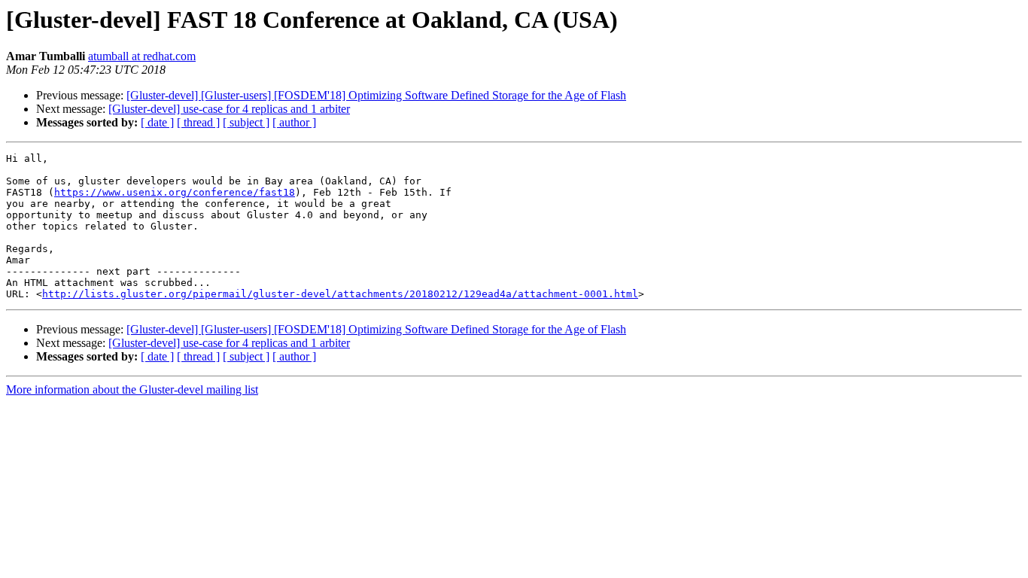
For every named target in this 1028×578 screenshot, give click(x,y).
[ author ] (294, 122)
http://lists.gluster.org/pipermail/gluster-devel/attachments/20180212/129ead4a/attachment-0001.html (340, 294)
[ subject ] (246, 122)
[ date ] (157, 122)
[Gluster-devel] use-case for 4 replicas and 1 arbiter (229, 108)
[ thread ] (198, 122)
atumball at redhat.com (142, 56)
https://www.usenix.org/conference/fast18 (174, 192)
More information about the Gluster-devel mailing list (132, 389)
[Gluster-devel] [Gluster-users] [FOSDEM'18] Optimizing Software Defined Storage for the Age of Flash (376, 95)
